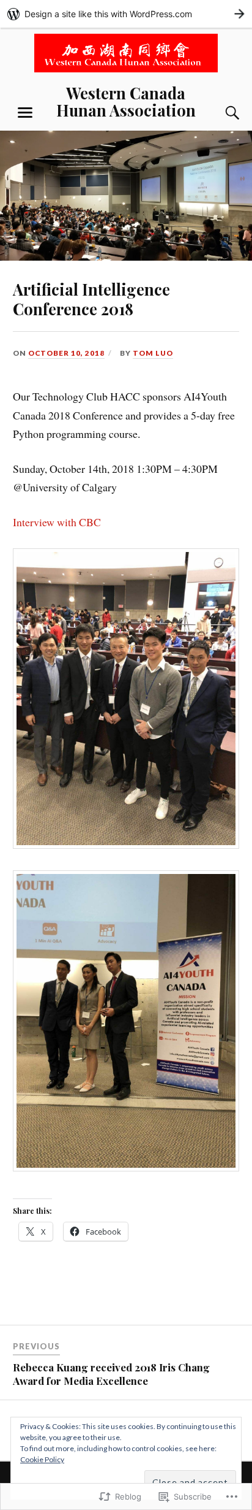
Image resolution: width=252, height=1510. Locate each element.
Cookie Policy (42, 1459)
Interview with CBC (57, 522)
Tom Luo (153, 353)
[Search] (220, 113)
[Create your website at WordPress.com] (126, 14)
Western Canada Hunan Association (126, 101)
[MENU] (25, 113)
